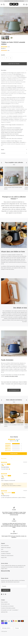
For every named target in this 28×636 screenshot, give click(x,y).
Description (3, 70)
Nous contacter (4, 602)
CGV (2, 549)
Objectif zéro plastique (6, 547)
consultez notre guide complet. (11, 376)
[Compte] (23, 4)
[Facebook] (1, 594)
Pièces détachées (5, 545)
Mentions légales (4, 551)
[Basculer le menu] (1, 4)
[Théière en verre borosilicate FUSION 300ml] (14, 413)
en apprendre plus (14, 390)
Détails (2, 149)
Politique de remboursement (7, 555)
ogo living (5, 631)
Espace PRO (4, 557)
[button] (4, 46)
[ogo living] (14, 4)
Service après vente (5, 604)
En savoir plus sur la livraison (7, 606)
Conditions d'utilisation (6, 553)
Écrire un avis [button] (14, 453)
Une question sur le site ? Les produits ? (9, 610)
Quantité (3, 54)
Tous (14, 164)
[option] (14, 21)
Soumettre (6, 590)
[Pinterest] (5, 594)
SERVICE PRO (4, 612)
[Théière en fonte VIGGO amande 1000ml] (14, 176)
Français (17, 628)
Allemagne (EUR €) (6, 628)
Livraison (3, 153)
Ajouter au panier (14, 63)
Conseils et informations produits (8, 608)
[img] (4, 462)
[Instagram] (3, 594)
